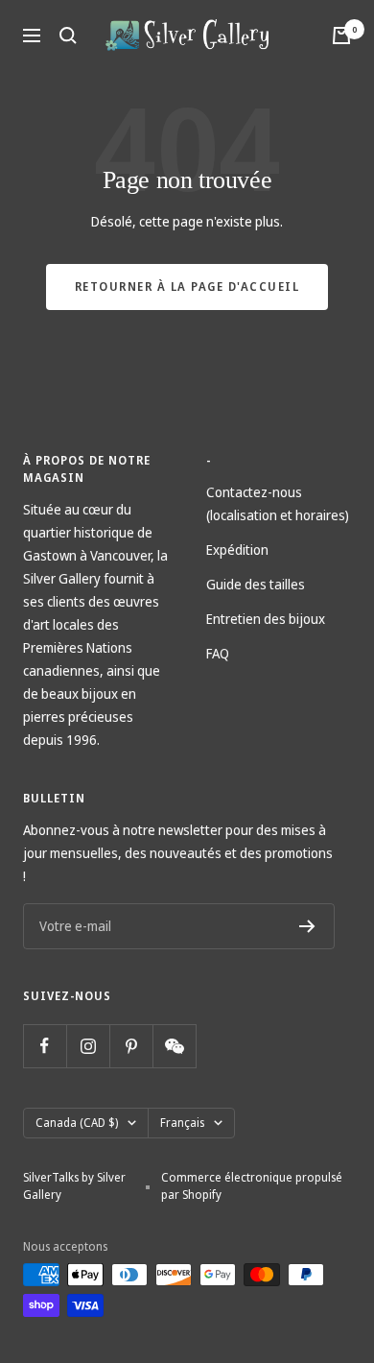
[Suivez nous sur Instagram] (87, 1045)
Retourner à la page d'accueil (187, 286)
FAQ (217, 653)
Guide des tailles (255, 584)
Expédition (237, 549)
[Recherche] (68, 35)
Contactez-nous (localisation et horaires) (277, 503)
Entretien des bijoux (265, 619)
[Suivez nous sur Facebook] (44, 1045)
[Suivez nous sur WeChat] (174, 1045)
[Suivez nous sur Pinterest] (130, 1045)
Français (182, 1122)
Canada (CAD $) (76, 1122)
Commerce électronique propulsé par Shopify (251, 1186)
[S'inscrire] (307, 926)
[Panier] (341, 35)
